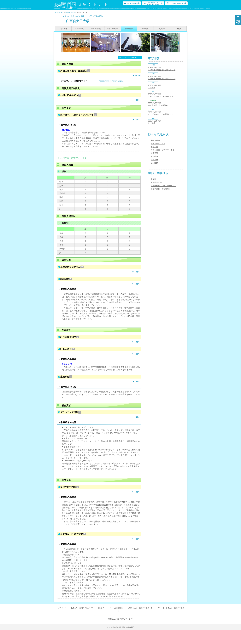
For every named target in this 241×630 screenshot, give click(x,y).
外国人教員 (155, 140)
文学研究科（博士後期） (161, 189)
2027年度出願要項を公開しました (161, 70)
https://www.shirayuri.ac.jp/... (111, 81)
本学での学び (79, 29)
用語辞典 (101, 608)
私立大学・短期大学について (82, 608)
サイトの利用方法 (116, 608)
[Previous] (62, 42)
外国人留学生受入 (158, 144)
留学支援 (154, 147)
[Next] (179, 42)
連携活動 (154, 153)
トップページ (59, 12)
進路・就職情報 (112, 29)
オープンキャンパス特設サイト (160, 96)
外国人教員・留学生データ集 (162, 150)
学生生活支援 (96, 29)
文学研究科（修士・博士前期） (163, 186)
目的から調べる (70, 12)
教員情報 (162, 29)
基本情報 (178, 29)
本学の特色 (63, 29)
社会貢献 (154, 160)
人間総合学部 (156, 182)
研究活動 (154, 163)
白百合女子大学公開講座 (158, 105)
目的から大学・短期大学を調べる (140, 608)
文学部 (153, 179)
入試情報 (151, 88)
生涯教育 (154, 156)
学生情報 (145, 29)
